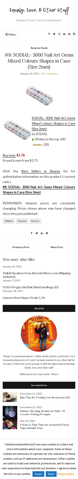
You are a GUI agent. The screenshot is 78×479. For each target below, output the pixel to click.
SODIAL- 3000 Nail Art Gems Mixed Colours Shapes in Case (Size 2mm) (53, 123)
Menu (12, 34)
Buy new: (9, 155)
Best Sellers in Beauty (40, 171)
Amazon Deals (39, 47)
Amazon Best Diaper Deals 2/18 (24, 297)
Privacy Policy (66, 473)
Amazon (22, 220)
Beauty (35, 220)
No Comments (50, 73)
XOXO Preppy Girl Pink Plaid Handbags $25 (31, 287)
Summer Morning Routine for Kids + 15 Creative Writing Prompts (42, 412)
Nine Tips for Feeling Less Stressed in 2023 (45, 397)
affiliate (9, 220)
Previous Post (21, 247)
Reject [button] (51, 473)
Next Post (57, 247)
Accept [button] (38, 473)
